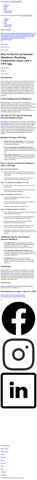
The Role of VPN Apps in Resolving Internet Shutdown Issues (18, 34)
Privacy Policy (8, 11)
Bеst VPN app (14, 197)
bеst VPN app (4, 123)
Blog (5, 9)
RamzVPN (6, 273)
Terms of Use (7, 12)
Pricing (6, 6)
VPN (22, 87)
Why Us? (6, 4)
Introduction (4, 33)
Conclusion (9, 39)
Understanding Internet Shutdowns (16, 33)
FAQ (5, 8)
